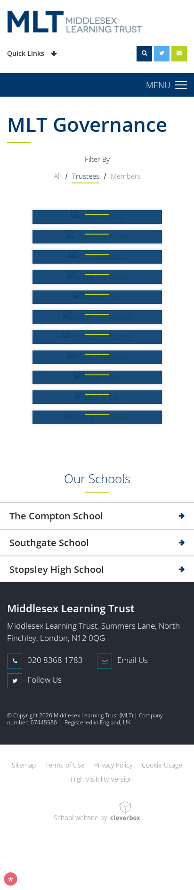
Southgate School (49, 542)
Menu (158, 85)
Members (126, 176)
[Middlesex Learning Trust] (97, 23)
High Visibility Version (102, 779)
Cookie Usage (162, 765)
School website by (80, 817)
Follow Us (43, 679)
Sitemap (24, 765)
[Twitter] (162, 53)
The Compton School (56, 516)
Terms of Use (65, 765)
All (57, 176)
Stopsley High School (56, 569)
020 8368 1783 (54, 659)
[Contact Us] (179, 53)
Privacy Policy (113, 765)
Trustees (85, 176)
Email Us (131, 659)
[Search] (144, 53)
